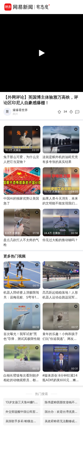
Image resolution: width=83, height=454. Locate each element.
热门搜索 (41, 394)
